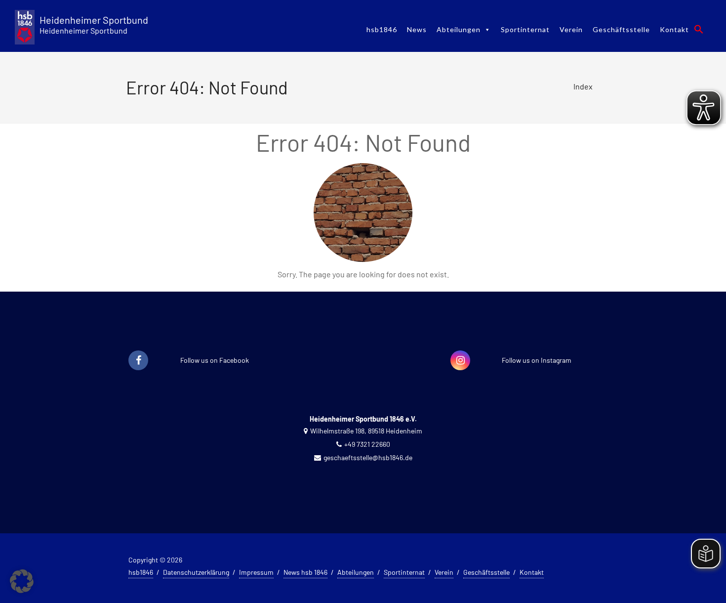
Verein (571, 29)
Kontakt (674, 29)
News (417, 29)
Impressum (256, 572)
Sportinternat (525, 29)
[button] (699, 29)
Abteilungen (459, 29)
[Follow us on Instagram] (460, 360)
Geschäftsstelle (621, 29)
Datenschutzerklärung (196, 572)
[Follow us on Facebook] (138, 360)
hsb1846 (381, 29)
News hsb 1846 (305, 572)
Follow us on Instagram (536, 360)
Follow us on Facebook (214, 360)
